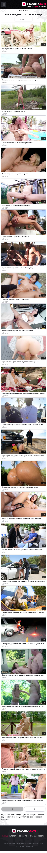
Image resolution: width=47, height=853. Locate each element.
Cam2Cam (23, 10)
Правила (33, 836)
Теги (26, 836)
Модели (41, 836)
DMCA (21, 836)
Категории (13, 836)
